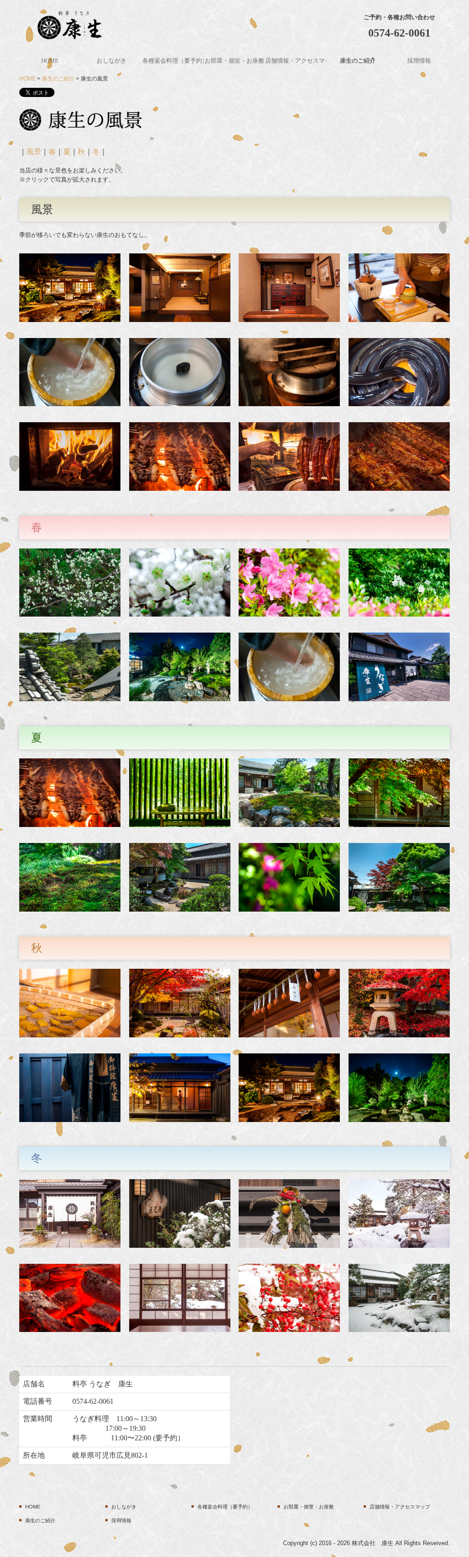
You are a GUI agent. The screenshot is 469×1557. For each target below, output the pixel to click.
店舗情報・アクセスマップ (296, 60)
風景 (34, 152)
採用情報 (419, 60)
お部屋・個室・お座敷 (234, 60)
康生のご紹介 (358, 60)
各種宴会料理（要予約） (173, 60)
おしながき (114, 60)
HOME (50, 60)
